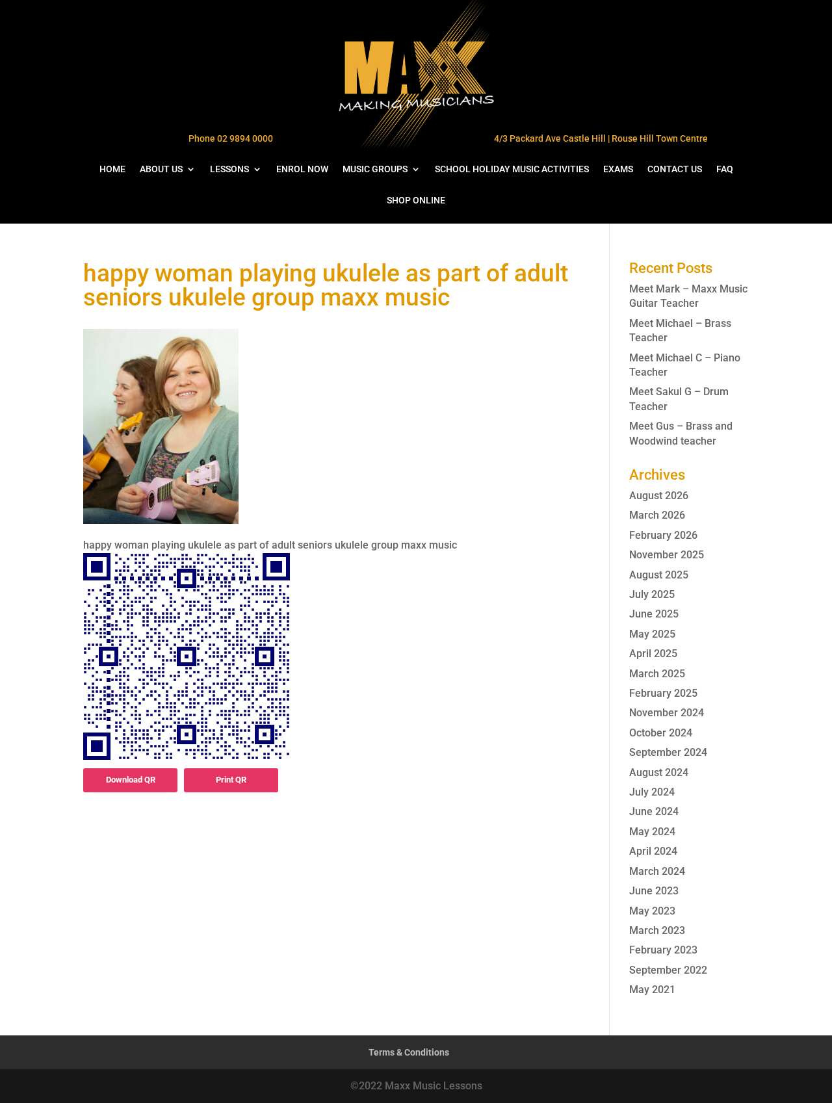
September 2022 (668, 970)
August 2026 (658, 495)
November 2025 (666, 555)
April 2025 (653, 653)
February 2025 (663, 693)
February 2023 (663, 950)
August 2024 (658, 772)
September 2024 (668, 752)
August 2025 (658, 575)
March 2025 (657, 674)
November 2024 (666, 713)
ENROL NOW (302, 169)
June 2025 (654, 614)
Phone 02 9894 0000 (230, 138)
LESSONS (229, 169)
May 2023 (652, 911)
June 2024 (654, 811)
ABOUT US (161, 169)
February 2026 (663, 535)
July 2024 (652, 792)
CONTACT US (674, 169)
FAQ (724, 169)
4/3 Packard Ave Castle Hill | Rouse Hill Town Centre (601, 138)
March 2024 (657, 871)
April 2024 (653, 851)
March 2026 (657, 515)
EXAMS (618, 169)
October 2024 (660, 733)
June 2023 (654, 891)
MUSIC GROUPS (375, 169)
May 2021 (652, 989)
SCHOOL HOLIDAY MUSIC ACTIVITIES (512, 169)
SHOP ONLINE (416, 200)
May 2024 (652, 831)
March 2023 (657, 930)
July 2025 (652, 594)
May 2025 (652, 634)
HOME (112, 169)
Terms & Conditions (409, 1052)
